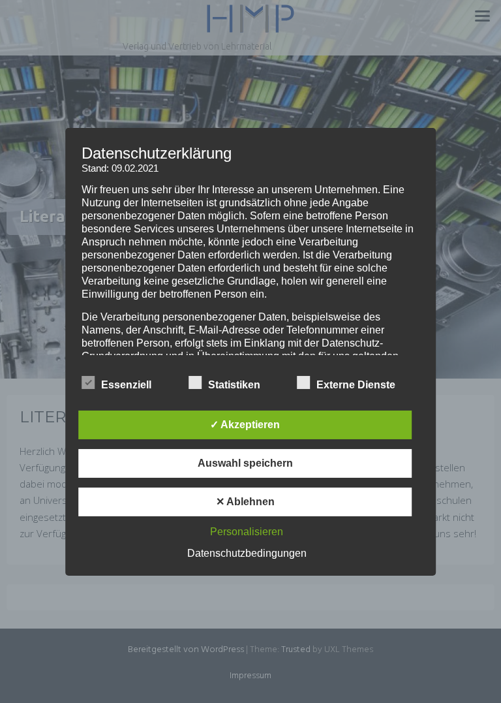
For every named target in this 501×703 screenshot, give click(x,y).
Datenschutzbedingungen (247, 553)
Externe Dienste (355, 384)
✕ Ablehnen (245, 501)
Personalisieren (246, 531)
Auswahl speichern (245, 463)
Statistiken (234, 384)
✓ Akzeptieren (245, 424)
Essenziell (126, 384)
